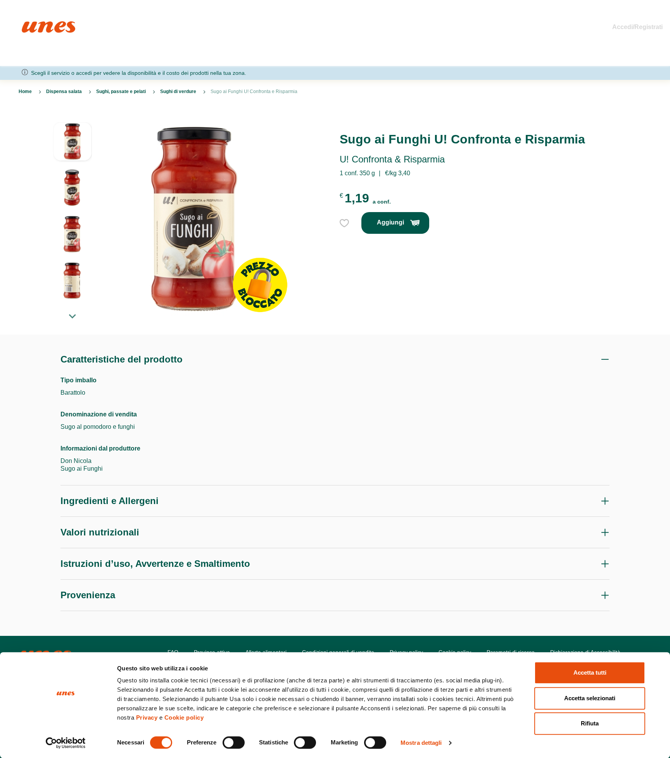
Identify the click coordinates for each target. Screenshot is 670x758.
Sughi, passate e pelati (121, 91)
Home (30, 24)
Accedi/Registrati (637, 27)
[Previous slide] (72, 116)
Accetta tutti (589, 672)
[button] (72, 145)
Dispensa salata (64, 91)
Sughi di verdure (178, 91)
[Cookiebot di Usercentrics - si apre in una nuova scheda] (66, 743)
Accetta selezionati (589, 698)
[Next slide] (72, 316)
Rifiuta (590, 723)
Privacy (147, 717)
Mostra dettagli (421, 742)
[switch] (234, 742)
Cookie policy (184, 717)
